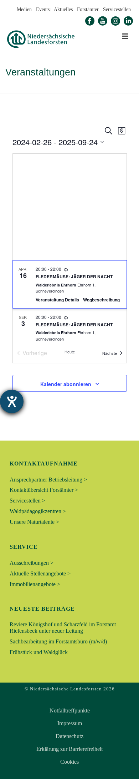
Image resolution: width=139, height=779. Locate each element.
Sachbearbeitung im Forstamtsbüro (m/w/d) (58, 641)
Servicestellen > (27, 501)
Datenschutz (69, 736)
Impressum (69, 723)
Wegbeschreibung (101, 299)
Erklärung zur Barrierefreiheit (69, 749)
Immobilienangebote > (35, 584)
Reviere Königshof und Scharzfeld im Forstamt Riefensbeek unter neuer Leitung (63, 627)
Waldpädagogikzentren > (38, 511)
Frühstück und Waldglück (39, 652)
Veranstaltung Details (57, 299)
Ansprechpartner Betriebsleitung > (48, 480)
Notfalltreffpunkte (70, 711)
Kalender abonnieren (65, 384)
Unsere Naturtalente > (34, 522)
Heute (70, 351)
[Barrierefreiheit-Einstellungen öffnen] (12, 401)
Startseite (46, 89)
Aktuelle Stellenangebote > (40, 573)
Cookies (69, 762)
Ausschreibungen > (31, 563)
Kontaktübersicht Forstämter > (44, 490)
